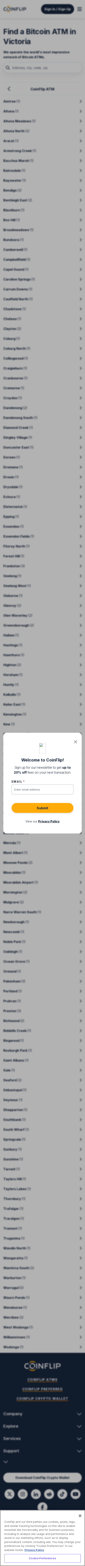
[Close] (80, 1515)
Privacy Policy (34, 1550)
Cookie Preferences (42, 1558)
